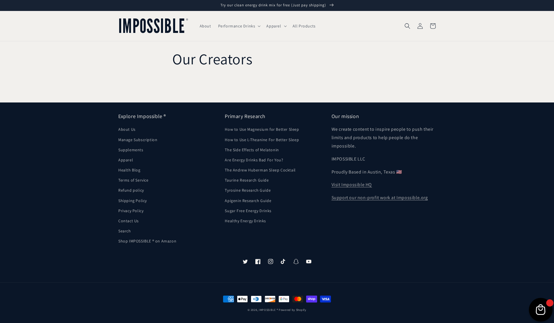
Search (124, 231)
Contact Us (128, 220)
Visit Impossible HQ (352, 185)
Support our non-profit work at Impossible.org (380, 198)
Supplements (130, 149)
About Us (127, 129)
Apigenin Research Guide (248, 200)
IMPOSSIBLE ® (268, 310)
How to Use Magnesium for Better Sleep (262, 129)
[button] (239, 26)
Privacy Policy (130, 210)
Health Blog (129, 170)
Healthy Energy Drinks (245, 220)
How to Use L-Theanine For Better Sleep (262, 139)
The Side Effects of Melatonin (252, 149)
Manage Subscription (137, 139)
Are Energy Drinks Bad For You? (254, 160)
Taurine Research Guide (247, 180)
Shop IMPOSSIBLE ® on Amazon (147, 241)
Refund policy (131, 190)
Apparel (125, 160)
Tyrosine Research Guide (248, 190)
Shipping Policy (132, 200)
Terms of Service (133, 180)
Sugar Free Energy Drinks (248, 210)
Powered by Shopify (292, 310)
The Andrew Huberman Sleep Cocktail (260, 170)
